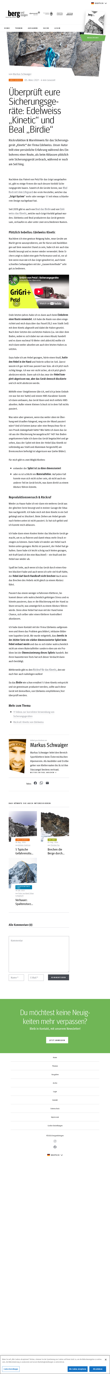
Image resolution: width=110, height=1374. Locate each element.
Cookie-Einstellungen (55, 1125)
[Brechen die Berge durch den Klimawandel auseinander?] (55, 826)
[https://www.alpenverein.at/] (34, 14)
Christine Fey (54, 845)
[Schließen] (106, 1360)
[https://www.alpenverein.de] (59, 14)
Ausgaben (55, 1074)
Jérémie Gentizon (24, 845)
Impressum (55, 1117)
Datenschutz (55, 1108)
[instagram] (55, 1141)
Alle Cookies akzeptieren (77, 1369)
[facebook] (55, 1147)
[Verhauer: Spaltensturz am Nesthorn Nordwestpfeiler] (23, 873)
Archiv (55, 1083)
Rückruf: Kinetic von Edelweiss (28, 722)
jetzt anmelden (57, 1040)
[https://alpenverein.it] (69, 14)
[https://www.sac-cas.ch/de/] (48, 14)
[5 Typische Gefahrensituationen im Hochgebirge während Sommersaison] (23, 826)
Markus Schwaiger (22, 74)
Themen (55, 1066)
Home (55, 1057)
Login (55, 1091)
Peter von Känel (23, 893)
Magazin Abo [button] (93, 37)
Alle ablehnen (97, 1369)
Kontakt (55, 1100)
